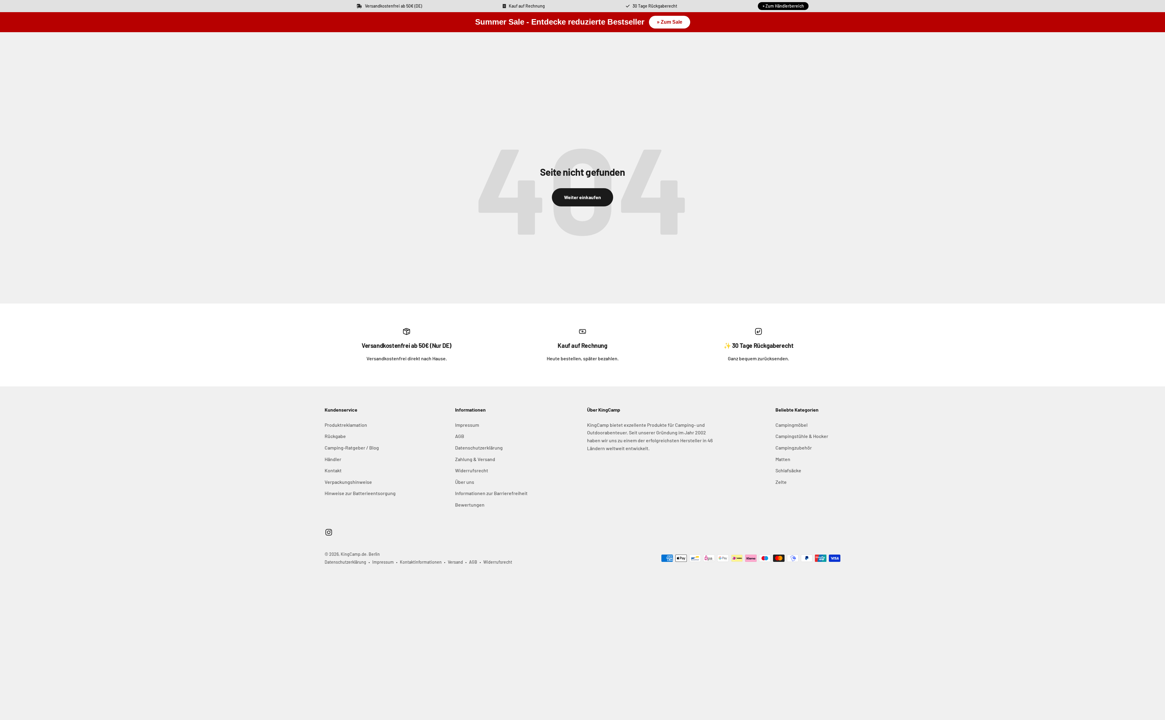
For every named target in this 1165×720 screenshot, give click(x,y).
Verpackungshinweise (348, 482)
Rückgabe (335, 436)
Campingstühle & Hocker (801, 436)
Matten (782, 459)
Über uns (464, 482)
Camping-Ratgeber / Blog (352, 447)
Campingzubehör (793, 447)
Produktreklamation (346, 425)
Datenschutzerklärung (479, 447)
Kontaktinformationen (421, 562)
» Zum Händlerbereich (783, 5)
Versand (455, 562)
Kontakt (333, 470)
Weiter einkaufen (582, 197)
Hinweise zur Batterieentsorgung (360, 493)
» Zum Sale (669, 22)
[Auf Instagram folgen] (329, 532)
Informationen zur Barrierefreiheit (491, 493)
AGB (459, 436)
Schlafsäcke (788, 470)
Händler (333, 459)
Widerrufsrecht (471, 470)
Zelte (781, 482)
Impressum (467, 425)
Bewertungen (470, 505)
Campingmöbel (791, 425)
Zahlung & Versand (475, 459)
